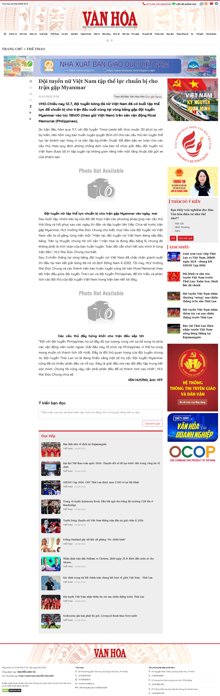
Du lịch (65, 34)
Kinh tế (116, 34)
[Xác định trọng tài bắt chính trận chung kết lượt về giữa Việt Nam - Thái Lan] (51, 583)
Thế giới (199, 34)
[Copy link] (30, 100)
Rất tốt (179, 223)
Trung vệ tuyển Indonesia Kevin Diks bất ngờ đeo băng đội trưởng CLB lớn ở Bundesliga (108, 503)
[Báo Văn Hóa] (110, 652)
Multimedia (211, 34)
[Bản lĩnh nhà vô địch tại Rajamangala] (51, 449)
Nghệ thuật (86, 34)
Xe (192, 34)
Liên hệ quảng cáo (186, 4)
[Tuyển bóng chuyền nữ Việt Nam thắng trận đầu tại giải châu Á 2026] (51, 526)
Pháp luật (159, 34)
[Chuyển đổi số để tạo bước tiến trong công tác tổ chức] (51, 468)
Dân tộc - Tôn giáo (130, 34)
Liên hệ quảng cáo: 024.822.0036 (93, 687)
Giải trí (97, 34)
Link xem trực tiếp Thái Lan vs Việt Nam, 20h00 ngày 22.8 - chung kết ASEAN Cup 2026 (199, 259)
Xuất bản (43, 34)
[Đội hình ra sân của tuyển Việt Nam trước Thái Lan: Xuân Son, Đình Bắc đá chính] (173, 277)
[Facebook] (30, 81)
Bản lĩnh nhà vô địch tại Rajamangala (84, 444)
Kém (177, 230)
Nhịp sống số (182, 34)
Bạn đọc (170, 34)
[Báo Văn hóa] (110, 18)
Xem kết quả (185, 238)
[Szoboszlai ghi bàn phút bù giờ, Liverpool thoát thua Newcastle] (51, 621)
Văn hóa (23, 34)
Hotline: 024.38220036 (158, 4)
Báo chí (33, 34)
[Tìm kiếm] (108, 40)
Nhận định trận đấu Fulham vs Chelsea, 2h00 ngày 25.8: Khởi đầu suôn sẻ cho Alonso (108, 560)
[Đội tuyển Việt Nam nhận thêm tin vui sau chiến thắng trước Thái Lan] (51, 602)
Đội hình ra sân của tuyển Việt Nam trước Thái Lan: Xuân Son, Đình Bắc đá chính (200, 279)
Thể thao (54, 34)
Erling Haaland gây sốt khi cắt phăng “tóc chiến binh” (94, 539)
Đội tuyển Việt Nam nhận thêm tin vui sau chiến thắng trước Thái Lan (103, 597)
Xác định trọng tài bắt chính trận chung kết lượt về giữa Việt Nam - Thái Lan (108, 577)
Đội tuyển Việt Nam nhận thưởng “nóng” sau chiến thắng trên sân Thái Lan (200, 297)
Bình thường (182, 227)
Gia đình (74, 34)
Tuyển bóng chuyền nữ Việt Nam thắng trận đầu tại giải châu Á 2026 (103, 520)
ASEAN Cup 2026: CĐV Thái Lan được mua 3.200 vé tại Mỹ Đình (101, 482)
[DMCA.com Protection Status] (11, 690)
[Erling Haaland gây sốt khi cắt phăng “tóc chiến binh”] (51, 545)
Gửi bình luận (152, 423)
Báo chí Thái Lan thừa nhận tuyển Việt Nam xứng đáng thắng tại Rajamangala (198, 331)
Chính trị (13, 34)
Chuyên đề (147, 34)
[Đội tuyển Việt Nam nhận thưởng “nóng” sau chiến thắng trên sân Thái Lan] (173, 296)
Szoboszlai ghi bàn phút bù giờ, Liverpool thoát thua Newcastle (100, 616)
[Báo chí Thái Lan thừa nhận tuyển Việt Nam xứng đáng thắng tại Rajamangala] (173, 329)
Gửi (173, 238)
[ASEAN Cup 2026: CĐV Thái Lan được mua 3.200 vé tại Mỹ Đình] (51, 487)
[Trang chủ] (5, 34)
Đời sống (106, 34)
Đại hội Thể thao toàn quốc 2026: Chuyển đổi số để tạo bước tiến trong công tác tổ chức (111, 465)
